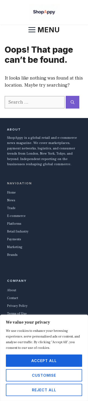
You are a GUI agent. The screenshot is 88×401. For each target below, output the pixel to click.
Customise (44, 375)
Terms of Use (17, 314)
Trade (11, 208)
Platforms (14, 224)
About (11, 290)
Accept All (44, 360)
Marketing (14, 247)
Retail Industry (18, 231)
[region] (44, 358)
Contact (12, 298)
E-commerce (16, 216)
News (11, 200)
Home (11, 192)
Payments (14, 239)
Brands (12, 255)
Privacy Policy (17, 306)
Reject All (44, 390)
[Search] (72, 102)
